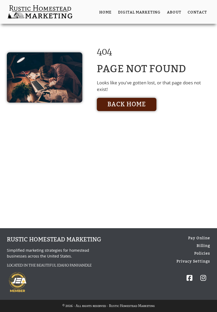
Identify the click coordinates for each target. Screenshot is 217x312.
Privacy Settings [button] (193, 261)
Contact (197, 12)
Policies (202, 253)
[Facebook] (189, 278)
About (174, 12)
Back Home (126, 104)
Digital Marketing (139, 12)
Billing (203, 246)
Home (105, 12)
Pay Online (199, 238)
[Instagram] (203, 278)
